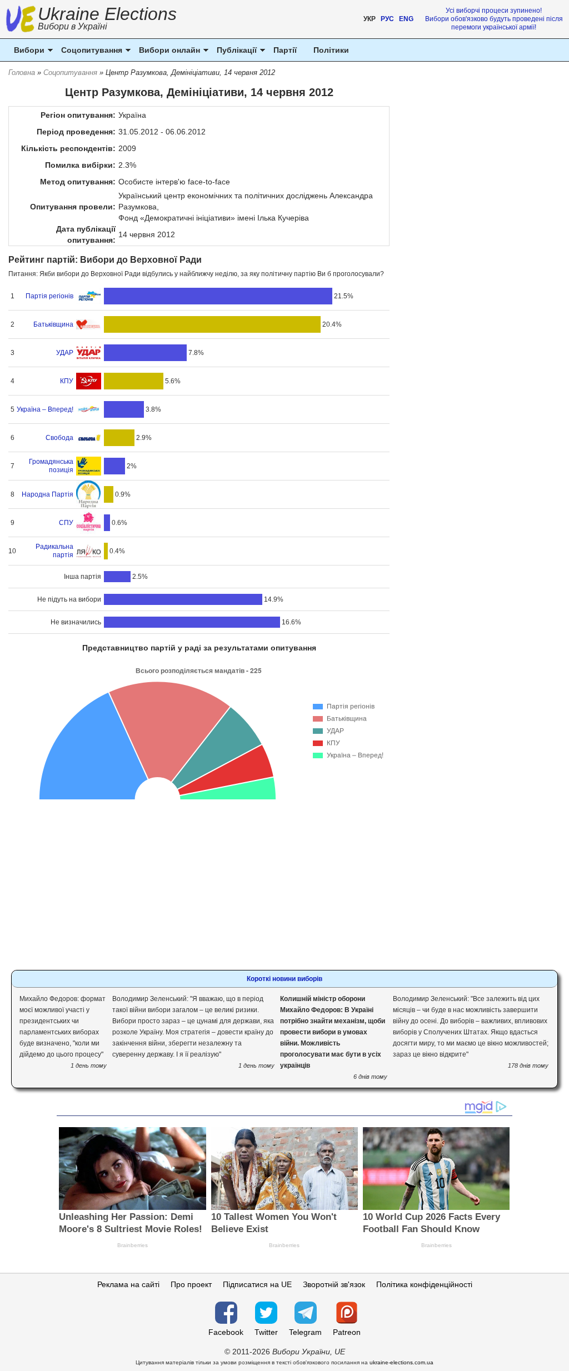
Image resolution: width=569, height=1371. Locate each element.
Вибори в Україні (72, 26)
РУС (387, 19)
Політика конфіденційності (424, 1284)
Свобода (59, 438)
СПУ (66, 523)
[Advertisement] (199, 878)
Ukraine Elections (107, 19)
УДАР (64, 353)
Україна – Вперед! (45, 409)
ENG (406, 19)
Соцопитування (70, 72)
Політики (331, 50)
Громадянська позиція (51, 466)
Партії (285, 50)
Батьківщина (53, 324)
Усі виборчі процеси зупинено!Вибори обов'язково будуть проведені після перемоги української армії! (494, 19)
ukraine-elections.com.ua (401, 1362)
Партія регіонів (49, 296)
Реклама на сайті (128, 1284)
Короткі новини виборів (284, 979)
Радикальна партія (54, 551)
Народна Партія (47, 494)
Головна (21, 72)
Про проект (191, 1284)
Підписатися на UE (257, 1284)
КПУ (66, 381)
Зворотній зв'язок (334, 1284)
